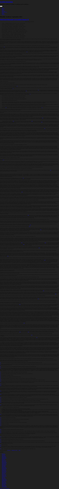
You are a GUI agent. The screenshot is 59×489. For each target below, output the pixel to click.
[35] (0, 444)
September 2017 (4, 476)
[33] (24, 323)
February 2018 (4, 474)
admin (19, 450)
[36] (31, 335)
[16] (50, 170)
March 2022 (3, 466)
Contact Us (3, 14)
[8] (0, 376)
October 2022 (4, 463)
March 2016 (3, 481)
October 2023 (4, 457)
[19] (28, 215)
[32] (19, 304)
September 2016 (4, 480)
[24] (45, 242)
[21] (29, 226)
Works (3, 9)
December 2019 (4, 471)
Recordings (3, 11)
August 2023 (4, 458)
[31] (38, 298)
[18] (0, 400)
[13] (0, 385)
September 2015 (4, 483)
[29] (43, 290)
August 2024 (4, 454)
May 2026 (3, 453)
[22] (40, 229)
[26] (39, 247)
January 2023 (4, 461)
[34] (0, 442)
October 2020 (4, 470)
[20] (0, 404)
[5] (38, 90)
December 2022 (4, 462)
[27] (7, 256)
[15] (3, 159)
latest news (8, 450)
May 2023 (3, 459)
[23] (21, 242)
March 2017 (3, 477)
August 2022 (4, 465)
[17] (23, 178)
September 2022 (4, 464)
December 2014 (4, 486)
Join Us (3, 13)
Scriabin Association (6, 2)
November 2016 (4, 479)
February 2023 (4, 460)
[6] (0, 373)
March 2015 (3, 484)
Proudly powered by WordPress (4, 488)
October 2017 (4, 475)
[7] (0, 375)
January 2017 (4, 478)
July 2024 (3, 455)
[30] (0, 432)
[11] (13, 121)
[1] (0, 362)
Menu (1, 6)
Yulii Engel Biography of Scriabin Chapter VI (14, 19)
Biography (3, 8)
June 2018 (3, 473)
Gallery (3, 10)
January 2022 (4, 467)
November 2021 (4, 468)
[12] (32, 121)
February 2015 (4, 485)
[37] (36, 337)
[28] (44, 260)
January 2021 (4, 469)
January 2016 (4, 482)
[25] (23, 244)
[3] (17, 86)
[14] (44, 128)
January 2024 (4, 456)
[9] (0, 378)
